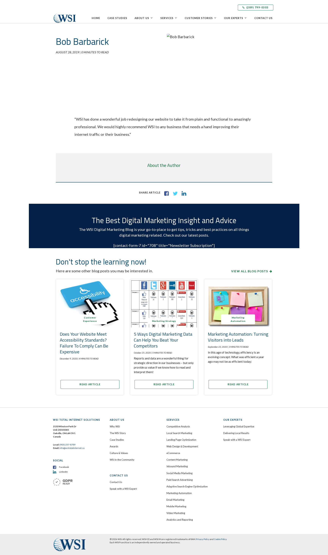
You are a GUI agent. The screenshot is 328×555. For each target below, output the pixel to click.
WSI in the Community (122, 459)
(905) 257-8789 (67, 444)
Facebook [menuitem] (64, 467)
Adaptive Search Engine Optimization (187, 486)
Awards (114, 446)
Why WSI (115, 426)
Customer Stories (199, 18)
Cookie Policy (220, 539)
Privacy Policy (202, 539)
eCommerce (173, 453)
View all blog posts (249, 271)
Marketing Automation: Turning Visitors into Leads (238, 337)
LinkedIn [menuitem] (63, 471)
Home (96, 18)
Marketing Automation (179, 493)
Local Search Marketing (179, 433)
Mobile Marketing (176, 506)
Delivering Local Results (236, 433)
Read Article (90, 384)
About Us (142, 18)
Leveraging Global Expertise (238, 426)
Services (166, 18)
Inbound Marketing (177, 466)
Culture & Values (119, 453)
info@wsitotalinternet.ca (71, 448)
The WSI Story (118, 433)
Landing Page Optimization (181, 439)
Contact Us (263, 18)
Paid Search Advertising (179, 479)
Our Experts (233, 18)
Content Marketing (177, 459)
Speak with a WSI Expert (123, 488)
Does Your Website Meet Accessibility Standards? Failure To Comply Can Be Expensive (84, 343)
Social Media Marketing (179, 473)
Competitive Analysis (178, 426)
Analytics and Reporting (179, 519)
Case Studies (117, 18)
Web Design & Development (182, 446)
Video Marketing (175, 513)
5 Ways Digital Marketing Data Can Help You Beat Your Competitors (163, 340)
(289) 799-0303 (257, 7)
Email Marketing (175, 499)
